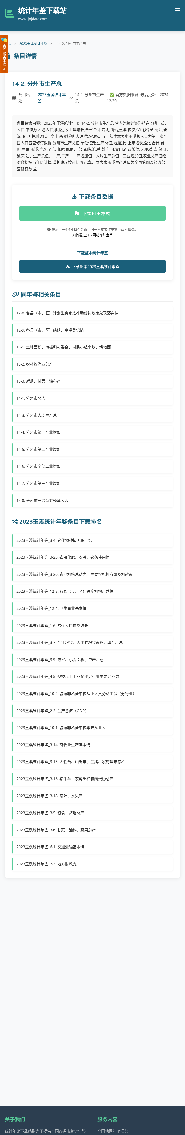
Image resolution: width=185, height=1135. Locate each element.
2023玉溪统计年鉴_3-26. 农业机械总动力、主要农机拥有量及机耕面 (74, 574)
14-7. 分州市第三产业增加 (38, 483)
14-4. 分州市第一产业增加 (38, 432)
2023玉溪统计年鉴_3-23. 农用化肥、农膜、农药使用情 (63, 557)
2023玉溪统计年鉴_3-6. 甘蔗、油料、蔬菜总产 (56, 830)
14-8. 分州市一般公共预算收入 (42, 500)
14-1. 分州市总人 (30, 398)
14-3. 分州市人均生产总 (36, 415)
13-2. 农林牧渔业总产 (34, 364)
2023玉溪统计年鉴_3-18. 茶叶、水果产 (49, 796)
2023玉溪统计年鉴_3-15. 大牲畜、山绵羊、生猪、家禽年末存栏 (70, 761)
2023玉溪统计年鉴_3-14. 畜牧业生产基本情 (53, 744)
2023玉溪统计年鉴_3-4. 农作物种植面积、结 (54, 540)
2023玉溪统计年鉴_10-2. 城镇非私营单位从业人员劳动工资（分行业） (76, 693)
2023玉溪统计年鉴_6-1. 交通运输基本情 (50, 847)
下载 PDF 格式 (96, 213)
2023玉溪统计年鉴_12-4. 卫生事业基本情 (51, 608)
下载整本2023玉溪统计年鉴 (95, 266)
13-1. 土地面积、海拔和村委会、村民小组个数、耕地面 (63, 347)
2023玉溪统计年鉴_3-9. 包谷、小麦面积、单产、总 (60, 659)
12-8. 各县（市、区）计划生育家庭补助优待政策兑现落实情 (67, 313)
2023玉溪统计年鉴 (33, 43)
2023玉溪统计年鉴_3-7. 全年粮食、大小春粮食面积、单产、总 (69, 642)
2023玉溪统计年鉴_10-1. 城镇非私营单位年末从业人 (61, 727)
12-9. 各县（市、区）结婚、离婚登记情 (50, 330)
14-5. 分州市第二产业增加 (38, 449)
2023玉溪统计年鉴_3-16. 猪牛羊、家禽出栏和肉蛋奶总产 (64, 778)
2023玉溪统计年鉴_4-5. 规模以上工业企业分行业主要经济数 (67, 676)
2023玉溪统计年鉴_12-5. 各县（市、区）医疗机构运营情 (64, 591)
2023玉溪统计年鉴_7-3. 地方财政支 (46, 864)
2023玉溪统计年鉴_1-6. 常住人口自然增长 (52, 625)
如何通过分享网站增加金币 (92, 235)
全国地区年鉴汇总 (112, 1131)
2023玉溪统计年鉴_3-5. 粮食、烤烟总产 (50, 812)
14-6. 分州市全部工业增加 (38, 466)
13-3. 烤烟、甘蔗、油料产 (38, 381)
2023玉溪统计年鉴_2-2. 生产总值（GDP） (52, 710)
